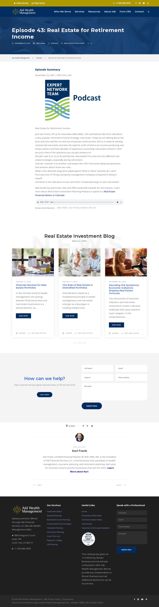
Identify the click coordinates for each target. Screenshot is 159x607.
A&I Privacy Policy (52, 599)
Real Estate (41, 333)
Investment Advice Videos (92, 520)
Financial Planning (54, 515)
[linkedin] (139, 3)
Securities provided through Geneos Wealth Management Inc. (40, 602)
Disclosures (68, 599)
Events (84, 511)
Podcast (54, 43)
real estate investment (74, 43)
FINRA (81, 602)
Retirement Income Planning (58, 520)
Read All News (79, 241)
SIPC (88, 602)
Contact (139, 11)
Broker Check (97, 602)
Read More (23, 316)
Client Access (87, 524)
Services (79, 11)
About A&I (110, 11)
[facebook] (136, 3)
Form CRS (125, 11)
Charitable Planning (55, 528)
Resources (94, 11)
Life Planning (52, 544)
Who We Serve (62, 11)
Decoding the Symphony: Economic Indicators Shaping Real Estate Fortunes (124, 289)
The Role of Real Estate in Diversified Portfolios (77, 286)
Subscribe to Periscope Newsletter (96, 528)
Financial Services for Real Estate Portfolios (31, 286)
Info (33, 333)
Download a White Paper (92, 515)
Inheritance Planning (55, 532)
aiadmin (22, 333)
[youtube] (144, 3)
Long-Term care (53, 536)
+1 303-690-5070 (22, 548)
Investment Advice (54, 511)
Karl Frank (40, 43)
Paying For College (54, 540)
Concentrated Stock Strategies (59, 524)
